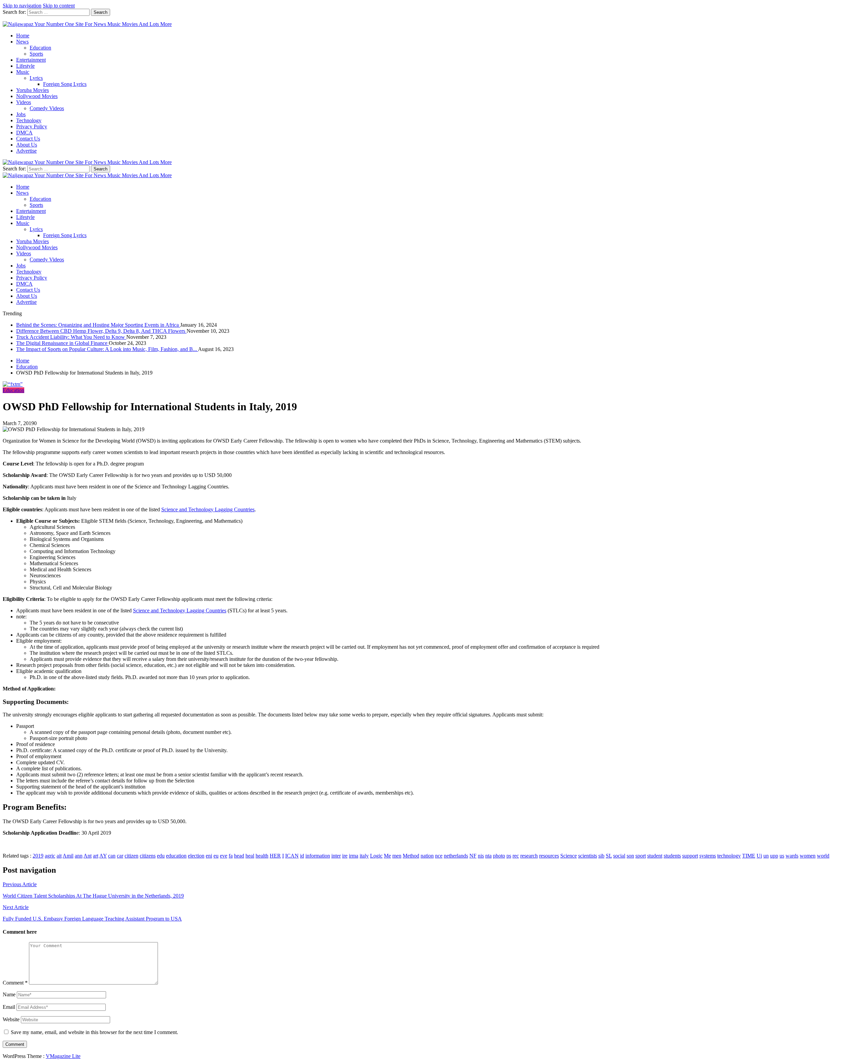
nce (438, 856)
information (317, 856)
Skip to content (59, 5)
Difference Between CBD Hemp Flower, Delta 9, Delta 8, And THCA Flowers (101, 331)
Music (22, 72)
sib (601, 856)
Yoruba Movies (32, 90)
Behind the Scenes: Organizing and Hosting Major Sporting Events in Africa (98, 325)
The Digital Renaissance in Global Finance (62, 343)
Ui (759, 856)
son (630, 856)
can (111, 856)
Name (9, 994)
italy (364, 856)
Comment (15, 983)
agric (50, 856)
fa (231, 856)
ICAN (292, 856)
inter (336, 856)
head (239, 856)
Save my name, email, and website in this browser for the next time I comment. (94, 1032)
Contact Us (28, 138)
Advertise (26, 151)
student (654, 856)
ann (78, 856)
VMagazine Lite (63, 1056)
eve (223, 856)
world (823, 856)
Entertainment (31, 60)
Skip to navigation (22, 5)
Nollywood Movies (37, 96)
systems (707, 856)
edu (161, 856)
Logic (376, 856)
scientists (587, 856)
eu (216, 856)
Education (40, 48)
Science (568, 856)
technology (729, 856)
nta (488, 856)
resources (549, 856)
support (690, 856)
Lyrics (36, 78)
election (196, 856)
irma (353, 856)
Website (11, 1019)
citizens (148, 856)
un (766, 856)
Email (9, 1007)
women (808, 856)
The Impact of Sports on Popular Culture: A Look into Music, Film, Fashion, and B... (107, 349)
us (782, 856)
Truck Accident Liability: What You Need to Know (71, 337)
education (176, 856)
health (262, 856)
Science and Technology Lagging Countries (208, 509)
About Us (26, 145)
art (95, 856)
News (22, 41)
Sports (36, 54)
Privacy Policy (31, 126)
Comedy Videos (47, 108)
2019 (38, 856)
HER (275, 856)
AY (103, 856)
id (302, 856)
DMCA (24, 132)
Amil (68, 856)
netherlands (456, 856)
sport (640, 856)
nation (427, 856)
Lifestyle (25, 66)
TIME (748, 856)
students (672, 856)
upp (774, 856)
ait (59, 856)
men (396, 856)
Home (22, 35)
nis (481, 856)
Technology (28, 120)
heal (249, 856)
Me (387, 856)
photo (499, 856)
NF (472, 856)
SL (609, 856)
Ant (88, 856)
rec (515, 856)
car (120, 856)
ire (344, 856)
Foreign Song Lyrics (65, 84)
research (529, 856)
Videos (23, 102)
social (619, 856)
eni (209, 856)
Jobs (21, 114)
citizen (131, 856)
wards (792, 856)
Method (411, 856)
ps (508, 856)
